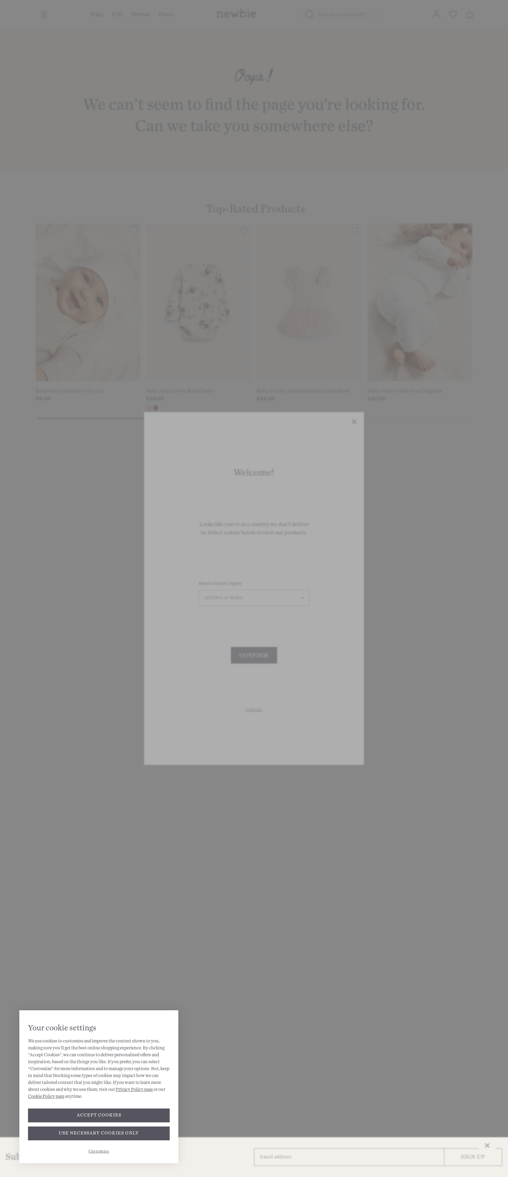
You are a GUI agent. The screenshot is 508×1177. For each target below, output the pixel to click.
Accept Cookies (99, 1115)
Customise (98, 1151)
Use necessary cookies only (99, 1133)
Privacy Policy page (134, 1089)
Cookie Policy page (46, 1096)
